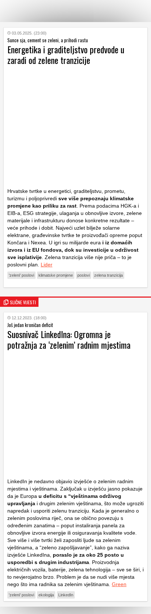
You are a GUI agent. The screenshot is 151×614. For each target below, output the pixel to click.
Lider (46, 264)
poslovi (83, 275)
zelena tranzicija (108, 275)
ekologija (46, 595)
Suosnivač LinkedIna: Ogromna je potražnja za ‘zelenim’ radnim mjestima (68, 339)
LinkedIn (65, 595)
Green (119, 584)
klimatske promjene (55, 275)
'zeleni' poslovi (21, 275)
